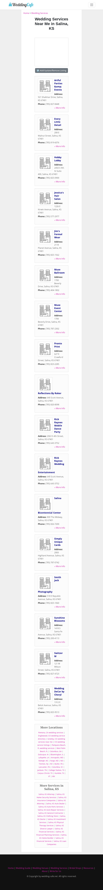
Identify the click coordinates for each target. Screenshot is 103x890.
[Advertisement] (51, 52)
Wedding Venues (40, 868)
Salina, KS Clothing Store (47, 816)
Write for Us (55, 871)
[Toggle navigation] (91, 4)
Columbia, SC (57, 767)
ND (61, 760)
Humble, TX (59, 773)
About (45, 871)
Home (26, 13)
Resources (88, 868)
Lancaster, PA (44, 767)
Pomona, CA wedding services (50, 732)
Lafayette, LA (43, 757)
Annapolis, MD (57, 757)
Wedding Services (39, 13)
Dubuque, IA (43, 754)
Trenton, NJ (43, 764)
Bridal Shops (75, 868)
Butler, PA (59, 764)
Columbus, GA (56, 751)
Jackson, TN (42, 770)
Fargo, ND (54, 760)
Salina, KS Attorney (46, 794)
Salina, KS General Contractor (50, 813)
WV (53, 776)
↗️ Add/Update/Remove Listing (51, 70)
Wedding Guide (23, 868)
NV (51, 764)
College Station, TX (56, 770)
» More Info (59, 107)
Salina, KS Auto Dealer (55, 803)
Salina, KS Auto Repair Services (51, 810)
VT (49, 776)
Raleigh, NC (43, 760)
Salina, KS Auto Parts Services (50, 807)
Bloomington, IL (56, 754)
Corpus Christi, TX (45, 773)
